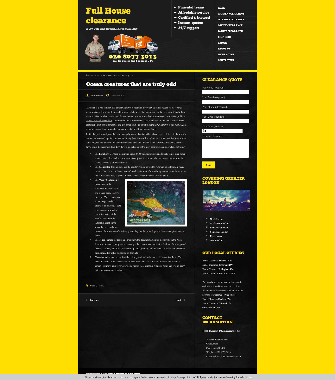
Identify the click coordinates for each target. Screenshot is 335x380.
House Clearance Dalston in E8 (216, 303)
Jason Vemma (97, 95)
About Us (224, 48)
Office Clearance (230, 25)
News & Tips (226, 54)
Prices (222, 43)
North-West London (219, 223)
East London (216, 236)
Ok (250, 377)
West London (216, 240)
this (122, 377)
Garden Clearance (231, 13)
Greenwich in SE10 (211, 307)
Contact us (226, 60)
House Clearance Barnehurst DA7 (218, 264)
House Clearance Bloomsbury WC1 (218, 273)
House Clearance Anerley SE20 (216, 260)
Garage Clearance (231, 19)
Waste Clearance (230, 31)
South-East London (219, 231)
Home (221, 8)
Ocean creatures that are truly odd (131, 84)
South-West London (219, 227)
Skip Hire (224, 37)
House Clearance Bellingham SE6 (217, 269)
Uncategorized (96, 285)
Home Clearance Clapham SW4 (216, 298)
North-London (217, 218)
